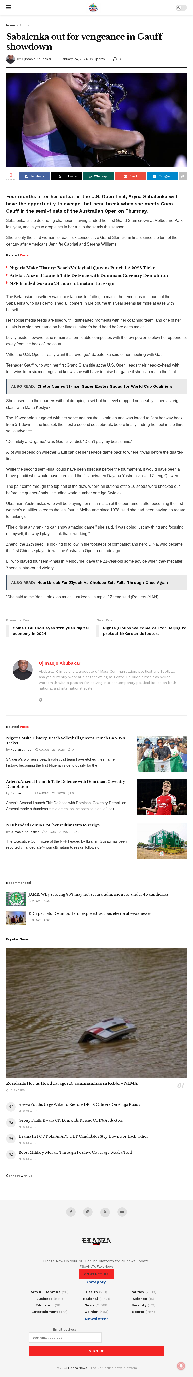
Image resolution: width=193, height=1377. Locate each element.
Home (10, 25)
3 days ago (40, 920)
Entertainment (45, 1312)
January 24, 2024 (74, 59)
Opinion (92, 1312)
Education (45, 1305)
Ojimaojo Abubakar (36, 59)
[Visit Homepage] (93, 8)
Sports (24, 25)
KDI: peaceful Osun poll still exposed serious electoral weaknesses (90, 913)
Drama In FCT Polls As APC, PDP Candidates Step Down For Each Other (83, 1136)
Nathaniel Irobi (21, 749)
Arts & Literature (46, 1292)
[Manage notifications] (181, 1366)
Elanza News (77, 1368)
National (90, 1299)
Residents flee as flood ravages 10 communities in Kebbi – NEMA (71, 1083)
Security (139, 1305)
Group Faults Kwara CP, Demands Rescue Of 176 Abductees (71, 1120)
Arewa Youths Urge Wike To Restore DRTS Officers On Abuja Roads (79, 1104)
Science (140, 1299)
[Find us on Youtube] (122, 1212)
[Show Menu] (8, 7)
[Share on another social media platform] (183, 176)
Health (92, 1292)
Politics (137, 1292)
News (89, 1305)
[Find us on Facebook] (71, 1212)
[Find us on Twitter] (105, 1212)
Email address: (65, 1329)
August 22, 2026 (51, 793)
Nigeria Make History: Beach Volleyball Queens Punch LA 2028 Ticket (83, 267)
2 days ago (40, 901)
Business (44, 1299)
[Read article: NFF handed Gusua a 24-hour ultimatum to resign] (162, 841)
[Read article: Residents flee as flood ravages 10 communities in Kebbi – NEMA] (96, 1013)
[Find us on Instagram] (88, 1212)
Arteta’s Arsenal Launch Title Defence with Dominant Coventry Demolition (89, 275)
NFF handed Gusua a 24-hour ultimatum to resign (62, 283)
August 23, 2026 (51, 749)
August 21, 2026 (57, 832)
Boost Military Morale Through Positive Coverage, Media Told (75, 1152)
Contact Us (96, 1274)
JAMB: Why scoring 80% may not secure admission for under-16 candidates (99, 894)
